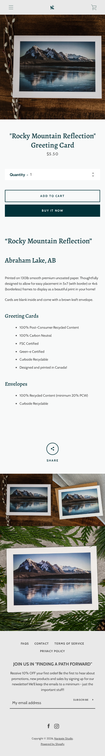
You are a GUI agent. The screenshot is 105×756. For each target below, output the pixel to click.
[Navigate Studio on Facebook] (48, 726)
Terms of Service (69, 643)
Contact (41, 643)
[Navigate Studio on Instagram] (56, 726)
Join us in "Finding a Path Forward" (52, 664)
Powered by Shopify (52, 744)
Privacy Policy (52, 651)
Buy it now (52, 210)
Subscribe (81, 699)
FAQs (25, 643)
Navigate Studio (63, 738)
